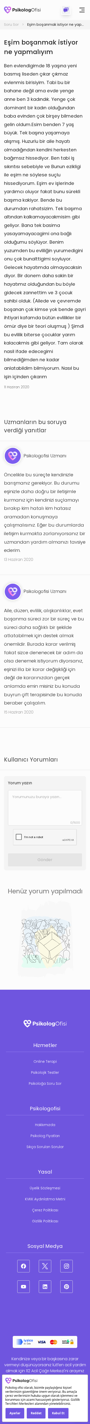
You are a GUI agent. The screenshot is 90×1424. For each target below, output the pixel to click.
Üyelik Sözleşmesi (45, 1188)
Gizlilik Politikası (45, 1221)
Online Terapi (45, 1061)
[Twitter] (45, 1266)
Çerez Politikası (45, 1210)
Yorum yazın (20, 783)
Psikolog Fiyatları (45, 1135)
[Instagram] (66, 1266)
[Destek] (66, 10)
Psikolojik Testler (45, 1072)
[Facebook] (23, 1266)
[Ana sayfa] (22, 10)
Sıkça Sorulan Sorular (45, 1146)
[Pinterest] (66, 1286)
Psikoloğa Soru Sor (45, 1083)
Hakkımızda (45, 1124)
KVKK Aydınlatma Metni (45, 1199)
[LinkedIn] (45, 1286)
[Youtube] (23, 1286)
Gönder (45, 860)
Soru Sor (11, 24)
